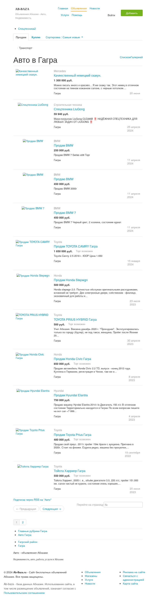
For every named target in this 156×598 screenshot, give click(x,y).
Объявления (79, 8)
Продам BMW (63, 145)
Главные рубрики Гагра (32, 531)
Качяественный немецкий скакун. (77, 75)
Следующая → (52, 509)
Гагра (21, 545)
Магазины (91, 576)
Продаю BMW (63, 179)
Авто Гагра (24, 535)
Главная (63, 8)
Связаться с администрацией (133, 577)
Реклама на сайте (134, 572)
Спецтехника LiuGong (69, 109)
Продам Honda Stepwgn (71, 280)
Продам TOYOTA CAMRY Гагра (76, 246)
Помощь (77, 15)
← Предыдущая (26, 509)
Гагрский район (27, 542)
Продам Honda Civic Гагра (72, 359)
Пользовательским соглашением (24, 593)
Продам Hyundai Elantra (71, 395)
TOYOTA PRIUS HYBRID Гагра (75, 319)
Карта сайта (130, 583)
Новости (95, 8)
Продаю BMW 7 (65, 212)
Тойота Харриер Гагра (69, 471)
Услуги (65, 15)
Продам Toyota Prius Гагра (72, 434)
